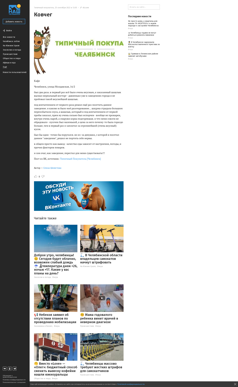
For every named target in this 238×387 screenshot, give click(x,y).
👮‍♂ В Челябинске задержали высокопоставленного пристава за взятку (144, 44)
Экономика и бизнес (43, 326)
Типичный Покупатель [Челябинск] (80, 158)
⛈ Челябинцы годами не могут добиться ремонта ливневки (142, 34)
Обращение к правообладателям (10, 376)
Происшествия (10, 54)
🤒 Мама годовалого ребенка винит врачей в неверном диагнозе (99, 318)
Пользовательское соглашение (14, 382)
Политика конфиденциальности (14, 380)
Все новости (9, 37)
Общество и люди (11, 58)
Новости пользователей (14, 72)
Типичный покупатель (44, 7)
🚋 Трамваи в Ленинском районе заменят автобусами (143, 55)
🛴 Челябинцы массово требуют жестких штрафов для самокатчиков (101, 367)
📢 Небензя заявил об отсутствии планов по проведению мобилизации (55, 318)
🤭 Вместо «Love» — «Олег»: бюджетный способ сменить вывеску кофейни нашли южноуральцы (55, 369)
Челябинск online (11, 41)
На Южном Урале (11, 45)
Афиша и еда (9, 63)
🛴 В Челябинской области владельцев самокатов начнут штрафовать (101, 258)
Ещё (5, 67)
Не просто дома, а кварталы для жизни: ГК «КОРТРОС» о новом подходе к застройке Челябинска (143, 23)
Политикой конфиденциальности (130, 384)
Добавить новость (14, 22)
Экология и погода (12, 50)
